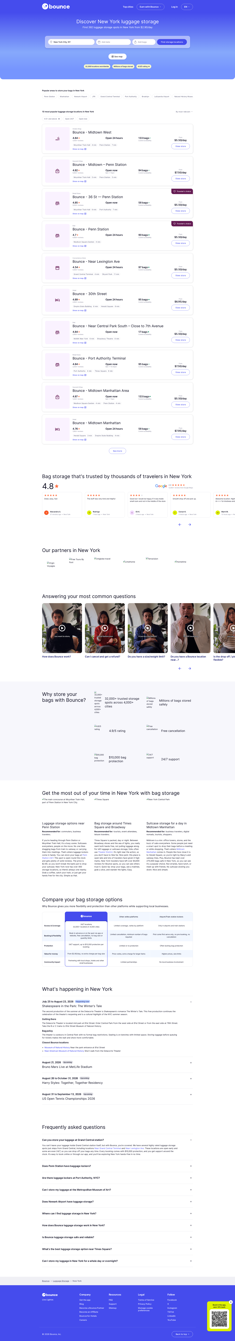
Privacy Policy (144, 1304)
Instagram (172, 1308)
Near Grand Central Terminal (107, 1148)
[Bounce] (56, 6)
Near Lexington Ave (135, 1148)
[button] (172, 42)
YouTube (171, 1320)
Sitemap (113, 1308)
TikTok (170, 1312)
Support (113, 1304)
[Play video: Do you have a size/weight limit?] (148, 628)
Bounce (45, 1281)
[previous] (180, 524)
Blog (81, 1304)
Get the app (85, 1300)
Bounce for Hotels (88, 1316)
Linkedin (171, 1316)
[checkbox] (49, 96)
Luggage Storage (61, 1281)
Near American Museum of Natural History (64, 1051)
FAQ (111, 1300)
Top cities (128, 7)
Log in (174, 7)
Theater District (105, 852)
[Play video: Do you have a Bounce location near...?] (191, 628)
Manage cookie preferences (145, 1309)
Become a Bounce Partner (91, 1308)
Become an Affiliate (88, 1312)
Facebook (172, 1300)
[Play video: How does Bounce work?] (62, 628)
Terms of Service (146, 1300)
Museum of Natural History (57, 1047)
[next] (190, 524)
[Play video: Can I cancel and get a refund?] (105, 628)
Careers (83, 1320)
